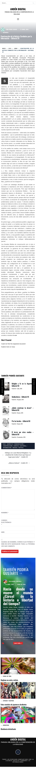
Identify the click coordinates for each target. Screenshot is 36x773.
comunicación (18, 444)
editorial (23, 446)
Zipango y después (8, 701)
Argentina (6, 725)
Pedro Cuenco (13, 29)
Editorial (6, 32)
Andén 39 (10, 444)
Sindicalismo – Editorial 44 (20, 396)
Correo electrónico (5, 522)
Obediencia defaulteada (8, 729)
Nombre (4, 513)
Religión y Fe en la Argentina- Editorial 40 (22, 384)
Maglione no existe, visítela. (9, 680)
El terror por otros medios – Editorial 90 (22, 433)
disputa (16, 446)
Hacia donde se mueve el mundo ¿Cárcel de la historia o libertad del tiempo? (18, 596)
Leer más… (17, 643)
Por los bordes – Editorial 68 (21, 421)
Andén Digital (18, 9)
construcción (7, 446)
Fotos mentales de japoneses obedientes (14, 704)
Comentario (6, 488)
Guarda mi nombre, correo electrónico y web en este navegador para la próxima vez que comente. (18, 544)
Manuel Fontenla (16, 581)
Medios (15, 447)
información (7, 447)
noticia (21, 447)
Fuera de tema (21, 584)
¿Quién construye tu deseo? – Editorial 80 (22, 408)
